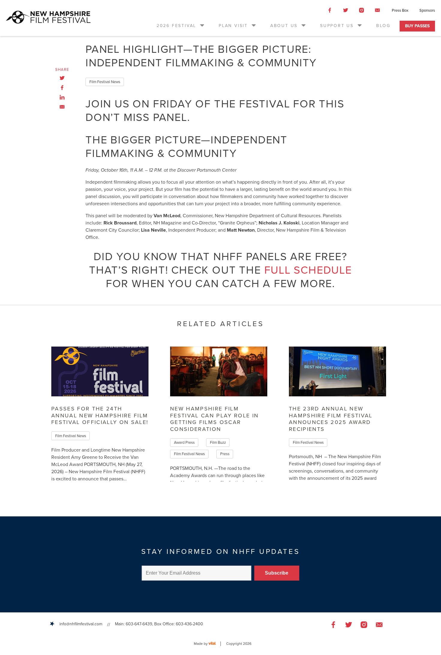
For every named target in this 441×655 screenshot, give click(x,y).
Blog (383, 25)
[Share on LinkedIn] (62, 97)
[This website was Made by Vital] (214, 643)
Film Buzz (218, 442)
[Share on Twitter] (62, 78)
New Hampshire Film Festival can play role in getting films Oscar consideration (214, 418)
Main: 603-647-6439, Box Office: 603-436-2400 (159, 623)
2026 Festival (176, 25)
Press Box (400, 10)
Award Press (184, 442)
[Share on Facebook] (62, 88)
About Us (284, 25)
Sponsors (427, 10)
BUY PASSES (417, 26)
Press (225, 454)
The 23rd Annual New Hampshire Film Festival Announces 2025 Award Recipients (331, 418)
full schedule (308, 270)
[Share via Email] (62, 107)
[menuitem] (181, 25)
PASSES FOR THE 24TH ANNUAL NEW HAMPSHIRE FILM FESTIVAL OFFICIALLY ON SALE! (99, 415)
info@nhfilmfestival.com (80, 623)
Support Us (337, 25)
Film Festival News (104, 82)
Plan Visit (233, 25)
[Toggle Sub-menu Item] (201, 25)
